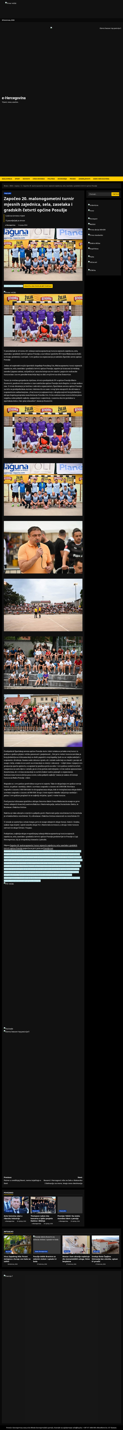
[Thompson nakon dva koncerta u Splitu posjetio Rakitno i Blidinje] (43, 1205)
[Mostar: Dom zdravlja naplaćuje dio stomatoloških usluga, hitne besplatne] (76, 1245)
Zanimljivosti (84, 179)
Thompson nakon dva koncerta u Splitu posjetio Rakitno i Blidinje (42, 1218)
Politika (51, 179)
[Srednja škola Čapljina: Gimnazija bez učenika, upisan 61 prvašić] (105, 1245)
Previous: (22, 1180)
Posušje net (48, 848)
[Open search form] (120, 179)
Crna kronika (39, 179)
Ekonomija (62, 179)
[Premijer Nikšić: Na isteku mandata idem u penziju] (70, 1205)
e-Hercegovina (14, 98)
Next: (63, 1180)
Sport (17, 179)
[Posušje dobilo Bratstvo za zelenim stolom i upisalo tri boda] (47, 1245)
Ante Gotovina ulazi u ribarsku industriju (13, 1217)
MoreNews (101, 1428)
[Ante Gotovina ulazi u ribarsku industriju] (16, 1205)
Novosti (26, 179)
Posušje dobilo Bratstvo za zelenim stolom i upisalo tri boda (45, 1258)
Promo (73, 179)
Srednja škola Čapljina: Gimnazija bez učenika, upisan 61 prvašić (105, 1258)
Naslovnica (7, 179)
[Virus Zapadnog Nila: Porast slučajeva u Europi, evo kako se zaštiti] (17, 1245)
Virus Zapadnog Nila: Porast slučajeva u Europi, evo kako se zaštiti (17, 1258)
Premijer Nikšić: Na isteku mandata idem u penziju (69, 1217)
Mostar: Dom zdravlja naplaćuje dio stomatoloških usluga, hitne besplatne (76, 1258)
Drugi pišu (7, 193)
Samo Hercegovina (101, 179)
